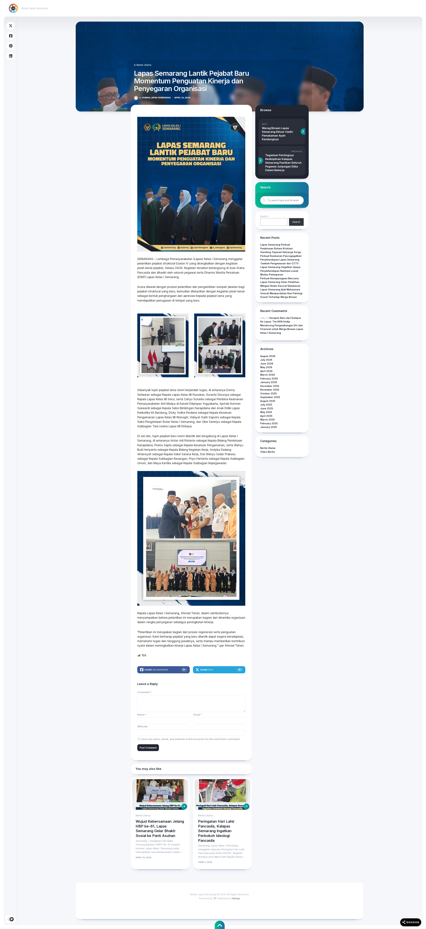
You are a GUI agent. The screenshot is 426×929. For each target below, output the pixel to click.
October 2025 (268, 393)
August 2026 (267, 356)
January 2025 (268, 427)
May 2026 (266, 367)
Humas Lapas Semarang (155, 97)
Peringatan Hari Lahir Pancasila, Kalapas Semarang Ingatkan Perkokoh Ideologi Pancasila (216, 830)
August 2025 (267, 401)
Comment (144, 692)
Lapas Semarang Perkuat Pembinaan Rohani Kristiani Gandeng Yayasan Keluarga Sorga (280, 248)
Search (264, 216)
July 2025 (266, 404)
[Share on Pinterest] (10, 46)
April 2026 (266, 371)
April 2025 (266, 415)
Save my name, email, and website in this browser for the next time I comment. (190, 739)
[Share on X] (10, 26)
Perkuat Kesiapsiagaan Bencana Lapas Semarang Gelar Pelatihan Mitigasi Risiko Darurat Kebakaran (280, 282)
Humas (236, 898)
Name (142, 714)
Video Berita (267, 451)
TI (215, 898)
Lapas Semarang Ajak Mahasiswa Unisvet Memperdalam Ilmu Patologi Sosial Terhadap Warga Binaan (281, 293)
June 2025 (266, 408)
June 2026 (266, 363)
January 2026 (268, 382)
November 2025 (269, 389)
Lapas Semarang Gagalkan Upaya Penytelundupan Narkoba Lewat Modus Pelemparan (280, 271)
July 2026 (266, 359)
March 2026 (267, 374)
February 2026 (269, 378)
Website (142, 726)
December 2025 (269, 386)
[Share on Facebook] (10, 36)
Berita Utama (143, 64)
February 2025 (269, 423)
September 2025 (270, 397)
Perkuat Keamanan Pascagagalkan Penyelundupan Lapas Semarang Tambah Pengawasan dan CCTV (281, 260)
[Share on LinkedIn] (10, 56)
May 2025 (266, 412)
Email (197, 714)
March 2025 (267, 419)
